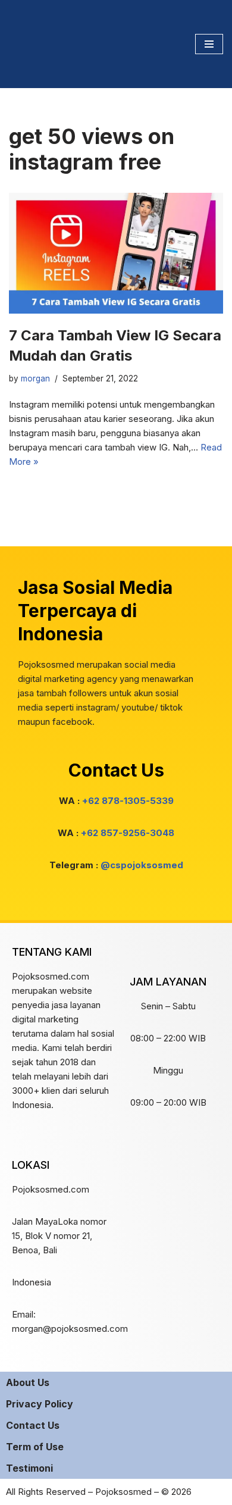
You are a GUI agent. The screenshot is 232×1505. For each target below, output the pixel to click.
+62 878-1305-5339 (128, 800)
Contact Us (32, 1425)
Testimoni (29, 1468)
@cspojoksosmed (142, 865)
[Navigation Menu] (209, 44)
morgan (35, 378)
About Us (27, 1382)
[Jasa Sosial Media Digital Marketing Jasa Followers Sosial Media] (44, 44)
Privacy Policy (39, 1404)
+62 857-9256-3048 (127, 832)
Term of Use (35, 1447)
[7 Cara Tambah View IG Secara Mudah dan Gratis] (116, 253)
